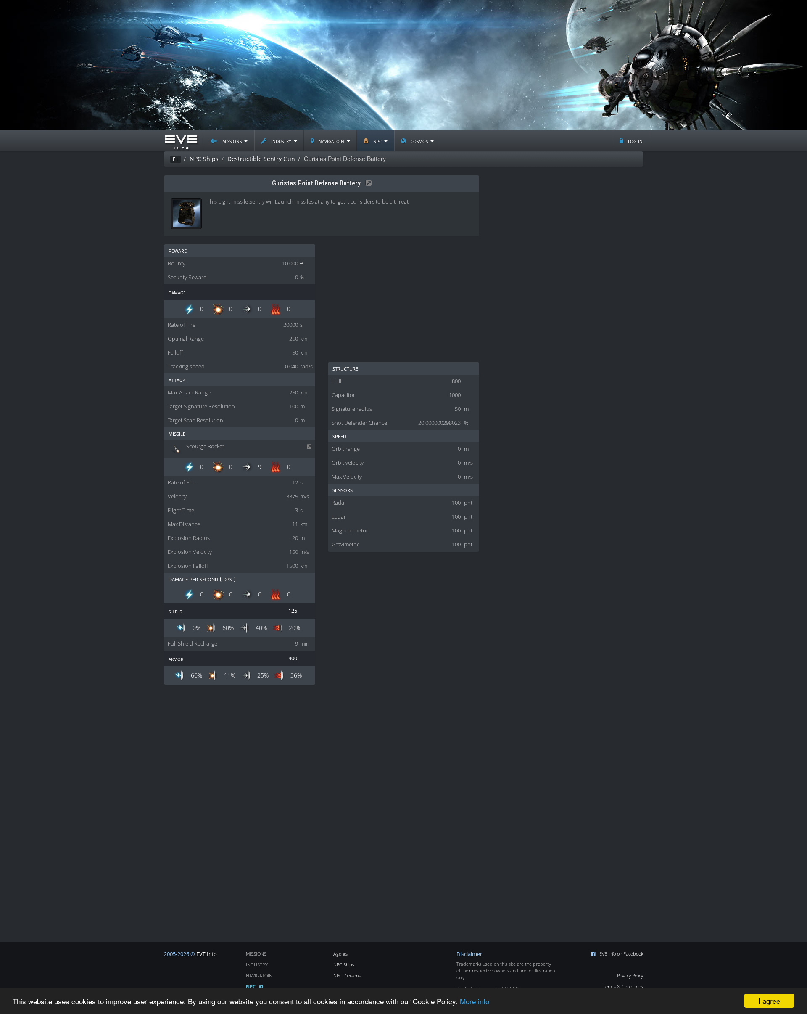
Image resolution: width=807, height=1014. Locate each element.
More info (474, 1001)
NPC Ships (343, 964)
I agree (769, 1000)
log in (634, 141)
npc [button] (377, 141)
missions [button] (232, 141)
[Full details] (367, 183)
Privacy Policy (630, 975)
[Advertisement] (403, 65)
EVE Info (206, 954)
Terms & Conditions (623, 986)
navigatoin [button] (331, 141)
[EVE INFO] (181, 140)
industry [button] (281, 141)
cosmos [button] (419, 141)
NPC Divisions (347, 975)
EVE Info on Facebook (621, 953)
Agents (340, 953)
